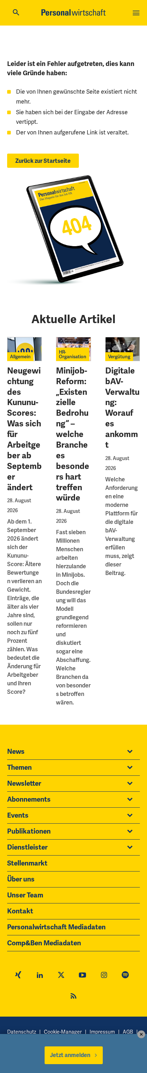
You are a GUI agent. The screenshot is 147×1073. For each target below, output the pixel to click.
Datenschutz (21, 1032)
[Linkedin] (40, 976)
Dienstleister (27, 847)
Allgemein (20, 357)
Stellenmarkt (27, 863)
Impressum (102, 1032)
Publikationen (29, 831)
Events (18, 815)
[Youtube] (82, 976)
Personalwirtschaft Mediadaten (56, 927)
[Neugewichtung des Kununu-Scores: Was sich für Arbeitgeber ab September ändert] (24, 349)
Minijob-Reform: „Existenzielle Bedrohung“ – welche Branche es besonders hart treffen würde (72, 434)
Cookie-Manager (63, 1032)
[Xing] (18, 976)
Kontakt (20, 911)
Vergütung (119, 357)
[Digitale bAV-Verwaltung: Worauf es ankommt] (122, 349)
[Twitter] (61, 976)
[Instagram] (104, 976)
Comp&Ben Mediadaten (44, 943)
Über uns (21, 879)
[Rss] (73, 997)
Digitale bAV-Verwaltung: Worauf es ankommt (122, 408)
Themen (19, 767)
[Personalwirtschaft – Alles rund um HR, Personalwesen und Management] (73, 12)
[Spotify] (125, 976)
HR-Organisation (72, 354)
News (16, 751)
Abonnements (29, 799)
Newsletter (24, 783)
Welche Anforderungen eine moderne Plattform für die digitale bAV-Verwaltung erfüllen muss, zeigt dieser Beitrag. (121, 526)
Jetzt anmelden (70, 1055)
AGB (128, 1032)
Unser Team (25, 895)
